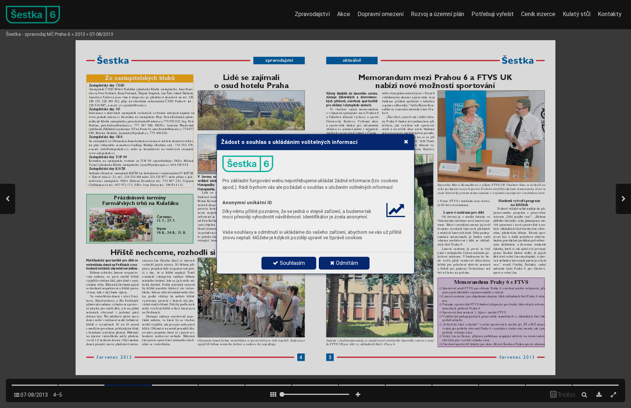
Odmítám (346, 263)
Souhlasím (291, 263)
